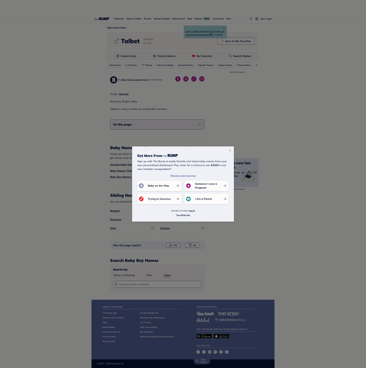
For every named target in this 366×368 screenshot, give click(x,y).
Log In (192, 210)
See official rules (183, 215)
